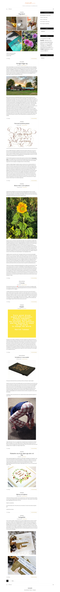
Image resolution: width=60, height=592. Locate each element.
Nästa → (13, 580)
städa (46, 47)
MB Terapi (10, 584)
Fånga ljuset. (22, 14)
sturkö (44, 47)
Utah (49, 49)
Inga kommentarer (24, 15)
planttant (49, 45)
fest (44, 40)
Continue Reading (34, 58)
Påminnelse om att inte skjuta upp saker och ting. (22, 454)
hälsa (49, 42)
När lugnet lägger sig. (22, 63)
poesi (51, 45)
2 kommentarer (24, 187)
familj (42, 40)
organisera (45, 45)
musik (50, 43)
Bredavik (47, 38)
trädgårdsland (46, 49)
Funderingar (22, 183)
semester (49, 46)
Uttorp (52, 49)
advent (41, 38)
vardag (41, 50)
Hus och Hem (22, 61)
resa (47, 46)
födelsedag (42, 42)
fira (45, 40)
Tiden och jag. (48, 15)
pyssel (41, 46)
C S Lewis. (22, 283)
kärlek (41, 43)
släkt (51, 46)
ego (49, 38)
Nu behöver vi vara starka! (22, 357)
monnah (30, 588)
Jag (6, 584)
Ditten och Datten (22, 281)
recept (43, 46)
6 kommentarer (24, 456)
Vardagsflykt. (21, 517)
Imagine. (22, 307)
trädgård (42, 49)
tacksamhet (49, 47)
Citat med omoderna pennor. (22, 123)
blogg (43, 38)
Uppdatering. (47, 23)
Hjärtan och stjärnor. (21, 494)
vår (47, 50)
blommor (45, 38)
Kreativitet (22, 12)
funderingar (50, 40)
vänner (45, 50)
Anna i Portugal (42, 21)
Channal (41, 17)
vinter (43, 50)
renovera (45, 46)
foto (47, 40)
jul (52, 42)
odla (43, 45)
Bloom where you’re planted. (21, 185)
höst (50, 42)
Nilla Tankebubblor (42, 15)
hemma (46, 42)
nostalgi (41, 45)
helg (44, 42)
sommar (41, 47)
